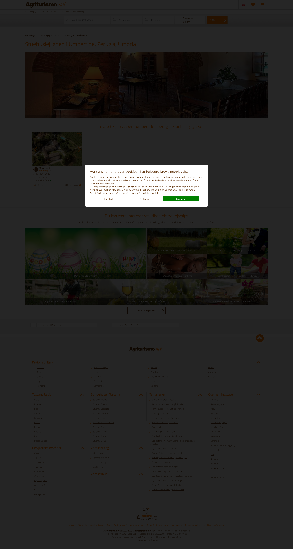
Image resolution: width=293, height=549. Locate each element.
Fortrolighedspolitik (148, 193)
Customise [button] (144, 199)
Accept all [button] (181, 199)
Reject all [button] (108, 199)
